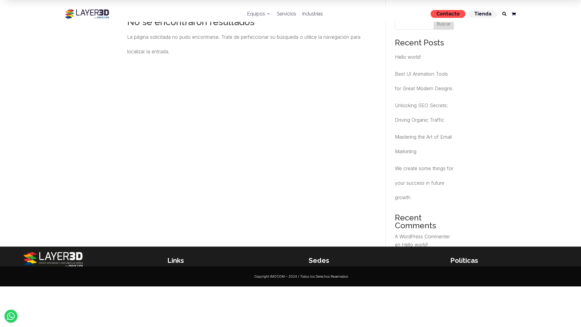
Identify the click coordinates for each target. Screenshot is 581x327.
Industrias (312, 14)
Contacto (448, 14)
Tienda (482, 14)
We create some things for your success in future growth (424, 182)
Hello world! (408, 57)
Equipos (259, 14)
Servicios (286, 14)
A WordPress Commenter (422, 236)
